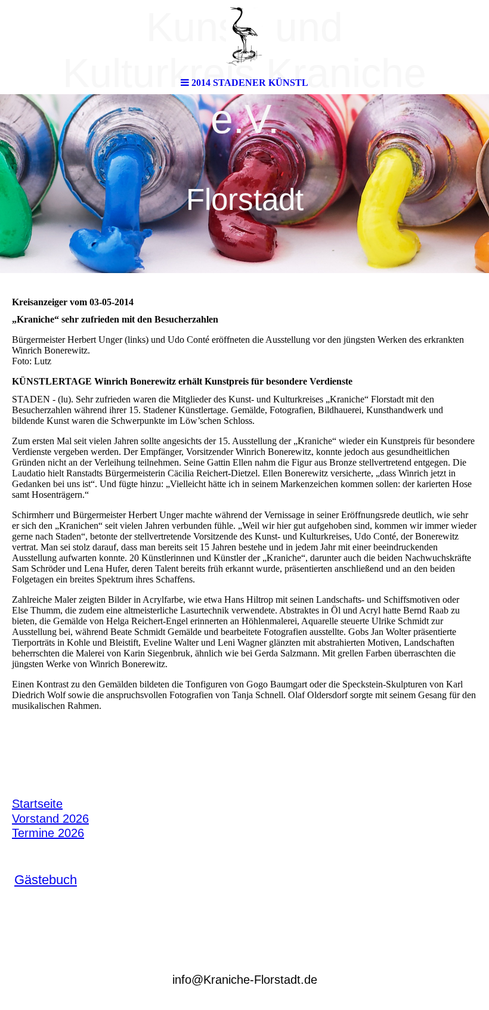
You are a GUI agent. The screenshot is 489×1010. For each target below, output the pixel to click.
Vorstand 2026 (50, 818)
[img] (244, 36)
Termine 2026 (48, 832)
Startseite (37, 803)
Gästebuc (42, 879)
